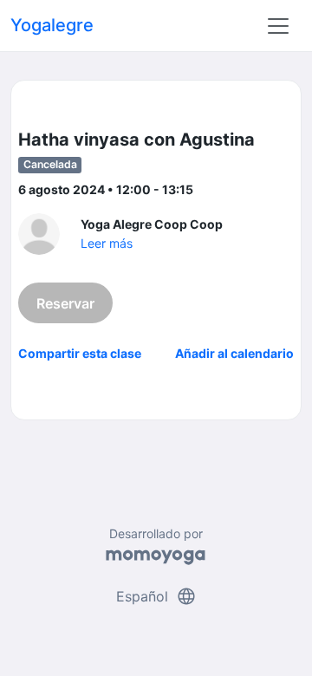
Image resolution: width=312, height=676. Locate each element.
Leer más (107, 243)
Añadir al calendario (234, 353)
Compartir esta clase (79, 353)
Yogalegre (52, 25)
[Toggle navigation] (278, 26)
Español (156, 596)
